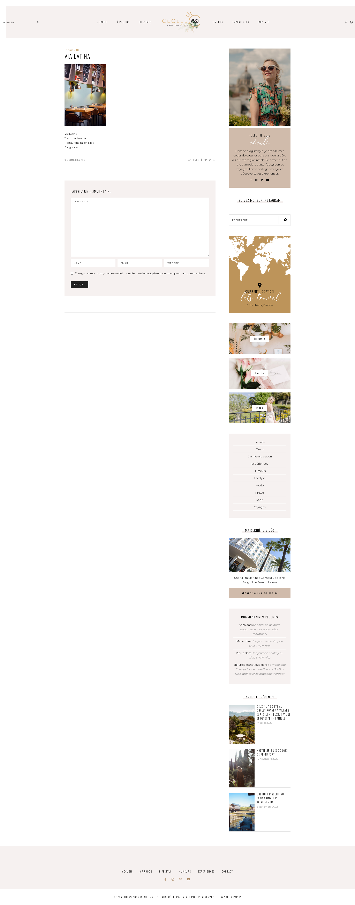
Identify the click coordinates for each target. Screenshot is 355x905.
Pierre (240, 653)
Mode (260, 485)
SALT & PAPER (232, 897)
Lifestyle (145, 22)
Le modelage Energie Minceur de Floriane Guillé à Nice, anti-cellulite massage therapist (260, 669)
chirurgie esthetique (247, 664)
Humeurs (217, 22)
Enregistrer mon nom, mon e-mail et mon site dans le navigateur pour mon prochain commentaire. (140, 273)
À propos (123, 22)
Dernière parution (260, 456)
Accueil (102, 22)
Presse (259, 492)
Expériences (241, 22)
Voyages (259, 507)
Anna (242, 624)
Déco (260, 449)
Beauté (260, 442)
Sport (260, 499)
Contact (264, 22)
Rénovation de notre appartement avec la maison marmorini (260, 629)
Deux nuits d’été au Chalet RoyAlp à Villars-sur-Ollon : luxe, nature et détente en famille (273, 712)
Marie (240, 641)
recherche (8, 23)
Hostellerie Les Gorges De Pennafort (272, 752)
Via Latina (77, 56)
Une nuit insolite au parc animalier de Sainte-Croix (270, 798)
